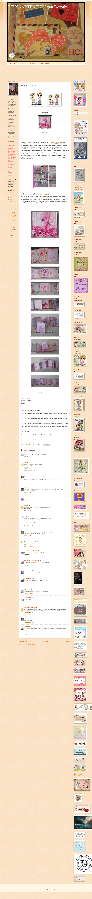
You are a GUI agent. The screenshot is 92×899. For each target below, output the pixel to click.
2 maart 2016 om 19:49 (28, 501)
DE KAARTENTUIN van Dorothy (38, 7)
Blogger (54, 889)
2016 (11, 204)
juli (12, 225)
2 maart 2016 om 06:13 (28, 483)
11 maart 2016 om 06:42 (29, 612)
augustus (13, 227)
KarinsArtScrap (27, 515)
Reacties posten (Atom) (30, 644)
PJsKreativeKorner (28, 626)
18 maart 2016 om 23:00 (29, 632)
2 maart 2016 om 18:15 (28, 492)
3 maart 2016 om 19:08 (28, 525)
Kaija (25, 487)
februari (13, 208)
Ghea (25, 452)
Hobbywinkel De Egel (28, 570)
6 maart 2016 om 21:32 (28, 585)
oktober (12, 229)
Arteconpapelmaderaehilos (30, 607)
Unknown (26, 505)
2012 (11, 195)
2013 (11, 197)
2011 (11, 193)
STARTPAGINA (14, 63)
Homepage (45, 641)
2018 (11, 238)
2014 (11, 199)
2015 (11, 201)
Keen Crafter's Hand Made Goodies (31, 550)
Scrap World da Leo (28, 578)
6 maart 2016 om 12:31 (28, 565)
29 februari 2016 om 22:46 (29, 470)
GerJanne (26, 462)
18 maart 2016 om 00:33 (29, 622)
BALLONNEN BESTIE (13, 216)
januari (12, 205)
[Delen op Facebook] (48, 445)
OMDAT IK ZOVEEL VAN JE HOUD (13, 211)
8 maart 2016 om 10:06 (28, 603)
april (12, 223)
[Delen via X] (46, 445)
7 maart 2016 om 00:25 (28, 593)
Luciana (26, 539)
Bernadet (26, 497)
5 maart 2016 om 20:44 (28, 546)
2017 (11, 235)
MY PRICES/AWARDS (45, 63)
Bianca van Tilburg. (28, 597)
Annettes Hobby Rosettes (29, 475)
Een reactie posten (26, 634)
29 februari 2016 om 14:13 (29, 458)
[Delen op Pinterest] (49, 445)
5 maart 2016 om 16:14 (28, 535)
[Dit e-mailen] (43, 445)
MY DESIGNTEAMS (28, 63)
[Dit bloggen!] (45, 445)
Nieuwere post (23, 641)
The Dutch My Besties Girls (55, 142)
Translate (78, 116)
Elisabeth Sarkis (27, 589)
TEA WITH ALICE (48, 194)
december (13, 231)
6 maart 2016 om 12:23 (28, 556)
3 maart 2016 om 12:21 (28, 510)
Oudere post (67, 641)
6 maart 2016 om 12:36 (28, 574)
